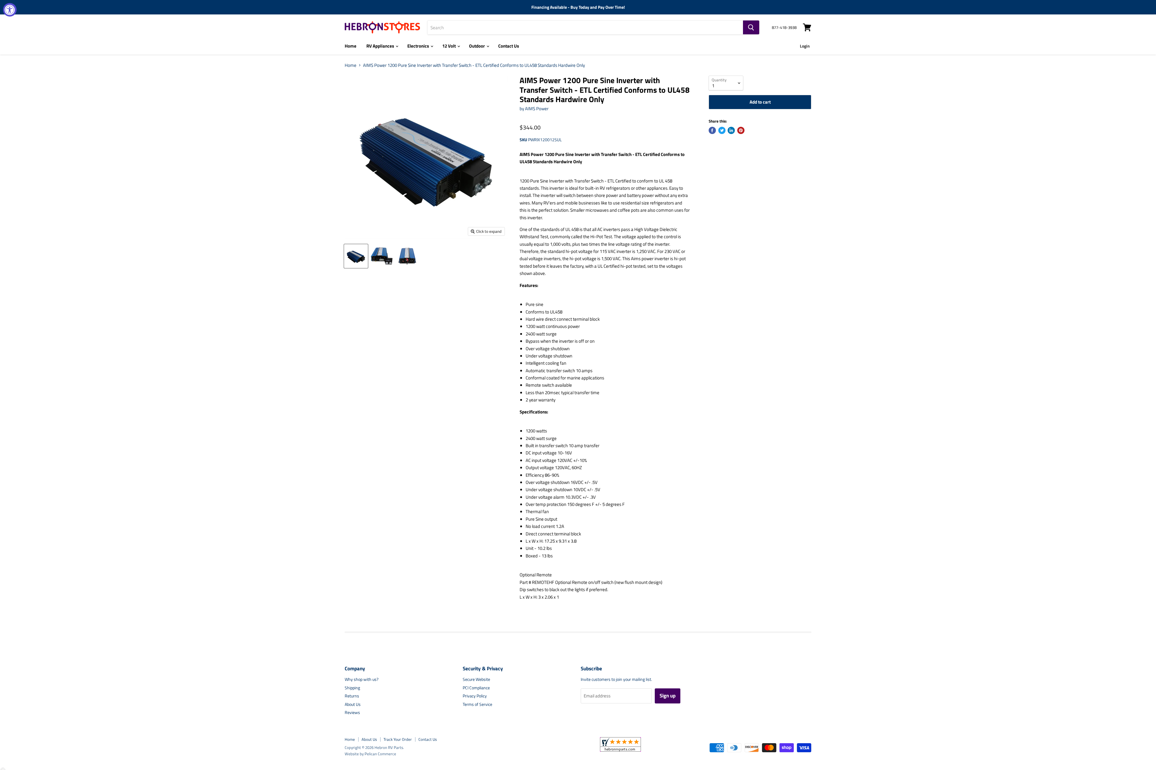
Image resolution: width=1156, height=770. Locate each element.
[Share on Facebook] (712, 130)
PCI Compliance (476, 687)
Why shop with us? (361, 679)
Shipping (352, 687)
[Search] (751, 27)
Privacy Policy (475, 696)
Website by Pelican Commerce (370, 754)
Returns (352, 696)
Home (350, 45)
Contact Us (508, 45)
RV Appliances (380, 45)
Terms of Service (477, 704)
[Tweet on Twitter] (722, 130)
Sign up (668, 696)
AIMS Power (536, 108)
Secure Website (476, 679)
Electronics (418, 45)
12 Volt (449, 45)
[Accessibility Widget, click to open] (10, 10)
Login (805, 46)
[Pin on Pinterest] (740, 130)
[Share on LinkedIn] (731, 130)
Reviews (352, 712)
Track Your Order (398, 739)
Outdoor (477, 45)
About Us (353, 704)
